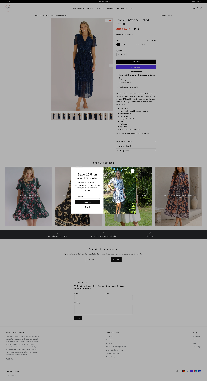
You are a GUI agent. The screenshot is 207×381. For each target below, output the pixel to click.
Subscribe (87, 202)
